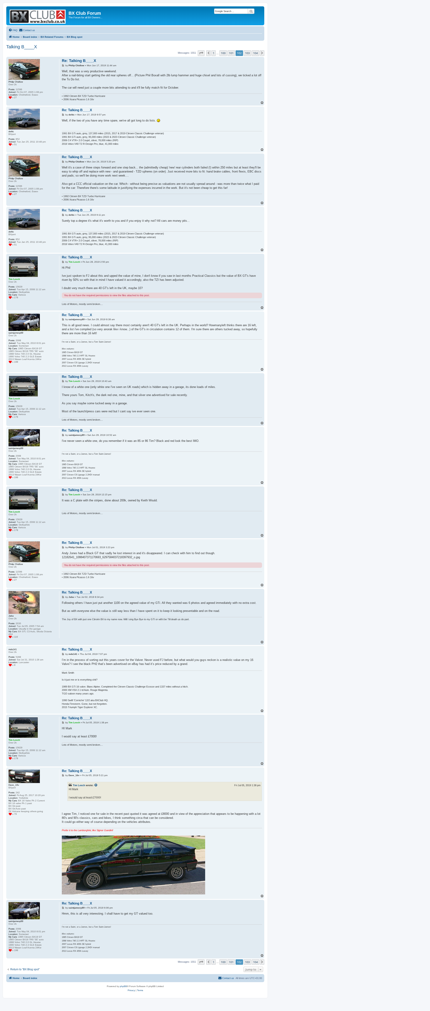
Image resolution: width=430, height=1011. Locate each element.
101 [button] (231, 53)
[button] (201, 53)
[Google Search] (251, 11)
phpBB (123, 986)
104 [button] (255, 53)
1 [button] (213, 53)
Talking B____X (21, 46)
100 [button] (223, 53)
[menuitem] (13, 30)
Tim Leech (79, 785)
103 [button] (247, 53)
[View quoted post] (96, 785)
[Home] (38, 15)
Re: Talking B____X (79, 61)
